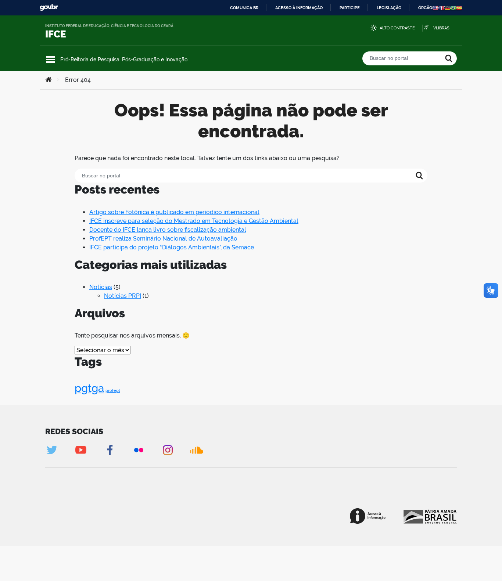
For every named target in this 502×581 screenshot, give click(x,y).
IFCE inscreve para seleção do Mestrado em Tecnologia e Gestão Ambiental (193, 220)
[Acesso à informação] (368, 516)
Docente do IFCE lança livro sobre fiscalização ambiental (167, 229)
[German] (447, 7)
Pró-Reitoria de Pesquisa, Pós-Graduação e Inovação (123, 59)
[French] (441, 7)
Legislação (389, 7)
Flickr (138, 450)
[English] (435, 7)
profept (112, 390)
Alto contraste (397, 28)
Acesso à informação (299, 7)
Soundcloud (196, 450)
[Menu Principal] (50, 59)
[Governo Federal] (429, 516)
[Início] (48, 80)
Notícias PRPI (122, 295)
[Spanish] (459, 7)
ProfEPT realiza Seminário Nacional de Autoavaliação (163, 238)
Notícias (100, 287)
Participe (350, 7)
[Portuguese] (453, 7)
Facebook (109, 450)
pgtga (89, 388)
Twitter (51, 450)
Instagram (167, 450)
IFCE (55, 34)
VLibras (441, 28)
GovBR (49, 7)
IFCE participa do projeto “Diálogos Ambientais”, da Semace (171, 247)
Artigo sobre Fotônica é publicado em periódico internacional (174, 212)
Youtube (80, 450)
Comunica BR (244, 7)
